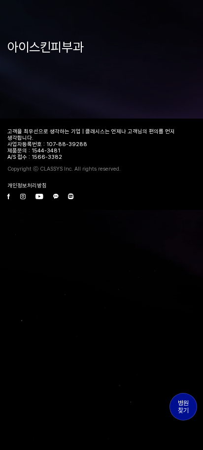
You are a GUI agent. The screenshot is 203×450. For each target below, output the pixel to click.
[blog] (70, 197)
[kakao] (55, 197)
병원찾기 (183, 406)
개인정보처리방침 (27, 185)
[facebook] (8, 197)
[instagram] (23, 197)
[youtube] (39, 197)
